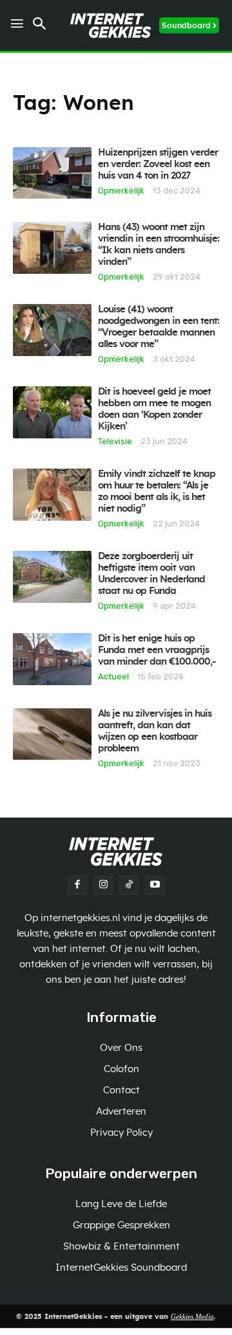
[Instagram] (103, 885)
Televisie (115, 440)
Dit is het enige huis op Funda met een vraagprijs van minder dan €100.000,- (156, 650)
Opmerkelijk (121, 190)
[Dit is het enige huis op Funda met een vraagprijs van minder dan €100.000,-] (52, 659)
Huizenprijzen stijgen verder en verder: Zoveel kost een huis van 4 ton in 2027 (158, 164)
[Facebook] (77, 885)
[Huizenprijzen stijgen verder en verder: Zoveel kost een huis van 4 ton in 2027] (52, 173)
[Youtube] (154, 885)
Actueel (113, 676)
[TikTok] (129, 885)
